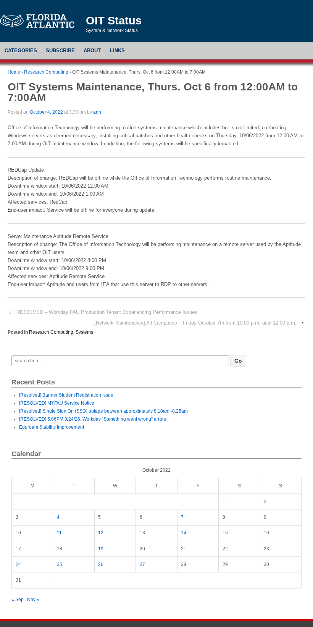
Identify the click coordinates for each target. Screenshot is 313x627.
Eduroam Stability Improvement (51, 427)
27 (142, 564)
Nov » (33, 599)
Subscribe (60, 50)
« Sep (17, 599)
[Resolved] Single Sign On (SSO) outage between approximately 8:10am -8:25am (103, 411)
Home (14, 72)
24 (18, 564)
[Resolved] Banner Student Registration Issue (66, 395)
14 (183, 532)
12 (100, 532)
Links (117, 50)
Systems (84, 332)
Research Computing (46, 72)
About (92, 50)
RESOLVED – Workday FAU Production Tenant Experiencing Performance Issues (106, 312)
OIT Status (114, 20)
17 (18, 548)
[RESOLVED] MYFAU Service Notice (56, 403)
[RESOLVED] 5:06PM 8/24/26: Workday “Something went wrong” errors (92, 419)
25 (59, 564)
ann (97, 112)
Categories (21, 50)
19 (100, 548)
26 (100, 564)
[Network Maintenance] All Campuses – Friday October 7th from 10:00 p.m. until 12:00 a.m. (195, 323)
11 (59, 532)
